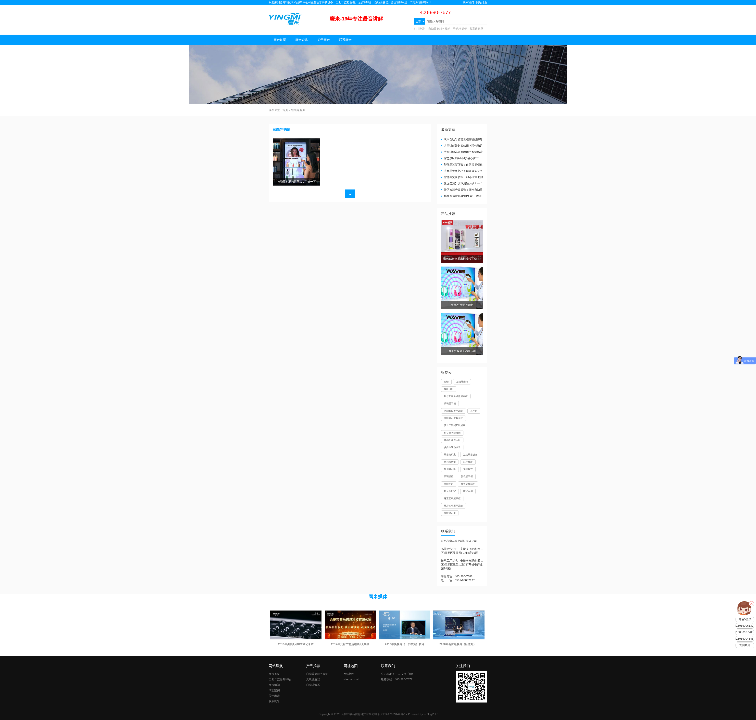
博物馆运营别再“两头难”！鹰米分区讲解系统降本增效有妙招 (461, 196)
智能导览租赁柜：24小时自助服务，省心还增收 (462, 177)
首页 (285, 110)
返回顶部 (744, 645)
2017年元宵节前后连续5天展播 (350, 644)
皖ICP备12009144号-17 (392, 714)
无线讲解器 (313, 679)
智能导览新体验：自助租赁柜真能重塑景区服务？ (462, 165)
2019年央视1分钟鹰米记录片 (296, 644)
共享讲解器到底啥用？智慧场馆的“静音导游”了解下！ (462, 152)
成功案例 (274, 690)
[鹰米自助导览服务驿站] (285, 18)
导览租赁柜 (460, 28)
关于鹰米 (323, 39)
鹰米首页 (279, 39)
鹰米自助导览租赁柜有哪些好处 (463, 139)
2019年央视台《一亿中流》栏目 (404, 644)
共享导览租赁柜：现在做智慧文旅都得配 (462, 171)
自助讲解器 (313, 684)
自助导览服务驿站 (439, 28)
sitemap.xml (351, 679)
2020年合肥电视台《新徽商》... (458, 644)
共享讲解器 (476, 28)
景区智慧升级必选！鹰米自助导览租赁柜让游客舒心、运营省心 (462, 190)
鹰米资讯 (301, 39)
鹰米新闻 (274, 684)
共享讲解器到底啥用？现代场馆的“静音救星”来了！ (462, 146)
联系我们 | (469, 2)
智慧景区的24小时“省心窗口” (461, 158)
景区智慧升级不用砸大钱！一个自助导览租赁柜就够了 (462, 184)
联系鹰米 (345, 39)
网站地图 (481, 2)
